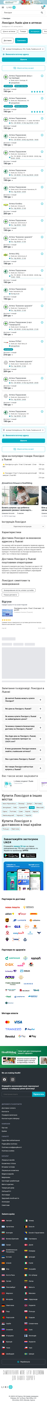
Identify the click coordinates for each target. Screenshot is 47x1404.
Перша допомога (10, 595)
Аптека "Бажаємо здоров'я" (42, 237)
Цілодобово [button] (15, 83)
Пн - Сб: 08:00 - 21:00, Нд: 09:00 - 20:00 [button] (24, 383)
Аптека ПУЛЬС (42, 341)
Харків (27, 811)
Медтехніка (6, 1177)
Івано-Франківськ (9, 803)
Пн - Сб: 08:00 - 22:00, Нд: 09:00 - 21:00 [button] (24, 329)
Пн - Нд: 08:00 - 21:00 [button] (18, 208)
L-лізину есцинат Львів (23, 781)
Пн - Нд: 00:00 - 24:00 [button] (18, 192)
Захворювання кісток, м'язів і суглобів (19, 590)
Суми (21, 811)
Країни (4, 1131)
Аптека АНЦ (42, 253)
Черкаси (19, 815)
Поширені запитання (9, 1115)
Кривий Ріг (23, 807)
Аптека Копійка (42, 203)
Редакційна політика (9, 1144)
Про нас (5, 1128)
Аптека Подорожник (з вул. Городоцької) (42, 322)
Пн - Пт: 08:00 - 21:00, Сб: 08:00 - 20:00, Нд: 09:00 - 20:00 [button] (26, 157)
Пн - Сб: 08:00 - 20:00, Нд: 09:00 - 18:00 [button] (24, 140)
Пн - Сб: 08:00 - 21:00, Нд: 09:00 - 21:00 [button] (24, 123)
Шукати (42, 13)
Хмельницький (8, 815)
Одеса (5, 811)
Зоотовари (6, 1195)
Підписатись (38, 1094)
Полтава (13, 811)
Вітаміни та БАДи (8, 1167)
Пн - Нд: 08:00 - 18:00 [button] (18, 225)
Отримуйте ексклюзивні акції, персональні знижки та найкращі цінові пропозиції (20, 1087)
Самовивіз (21, 40)
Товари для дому (8, 1188)
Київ (15, 807)
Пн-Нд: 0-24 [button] (15, 294)
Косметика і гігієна (9, 1163)
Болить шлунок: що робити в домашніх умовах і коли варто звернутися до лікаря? (16, 508)
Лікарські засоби (8, 1160)
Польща (6, 829)
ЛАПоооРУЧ (6, 1191)
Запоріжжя (7, 807)
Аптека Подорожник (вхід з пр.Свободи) (42, 75)
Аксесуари (6, 1202)
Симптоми (5, 1205)
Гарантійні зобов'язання (11, 1140)
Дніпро (29, 803)
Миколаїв (40, 807)
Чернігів (28, 815)
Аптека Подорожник (42, 98)
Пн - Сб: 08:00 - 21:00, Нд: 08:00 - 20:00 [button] (24, 175)
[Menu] (3, 7)
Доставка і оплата (9, 1108)
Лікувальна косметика (10, 1170)
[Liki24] (7, 1387)
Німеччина (15, 829)
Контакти (5, 1111)
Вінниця (21, 803)
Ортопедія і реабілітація (10, 1181)
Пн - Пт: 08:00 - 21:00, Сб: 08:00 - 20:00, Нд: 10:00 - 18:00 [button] (26, 276)
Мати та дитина (7, 1184)
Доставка (8, 40)
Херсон (35, 811)
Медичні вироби (8, 1174)
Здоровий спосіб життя (10, 1198)
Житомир (38, 803)
